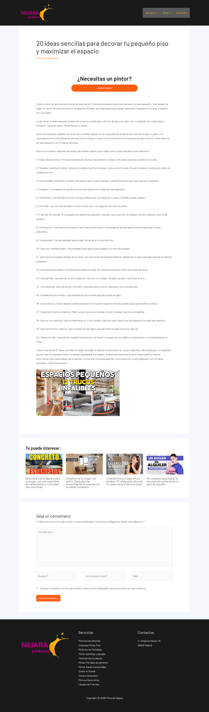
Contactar (181, 12)
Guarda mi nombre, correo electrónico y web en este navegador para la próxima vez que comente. (93, 588)
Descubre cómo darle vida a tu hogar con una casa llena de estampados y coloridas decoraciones (43, 483)
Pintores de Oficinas (89, 640)
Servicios (150, 12)
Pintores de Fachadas (90, 649)
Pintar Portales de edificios (93, 662)
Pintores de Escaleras (90, 658)
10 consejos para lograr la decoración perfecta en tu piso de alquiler (163, 481)
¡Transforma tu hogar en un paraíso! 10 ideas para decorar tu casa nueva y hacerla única (124, 481)
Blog (165, 12)
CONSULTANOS (104, 88)
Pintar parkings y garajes (91, 653)
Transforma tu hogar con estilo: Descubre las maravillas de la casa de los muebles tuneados (82, 483)
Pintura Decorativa (88, 680)
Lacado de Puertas (88, 684)
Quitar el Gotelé (86, 671)
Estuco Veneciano (88, 675)
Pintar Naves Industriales (92, 667)
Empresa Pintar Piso (89, 645)
